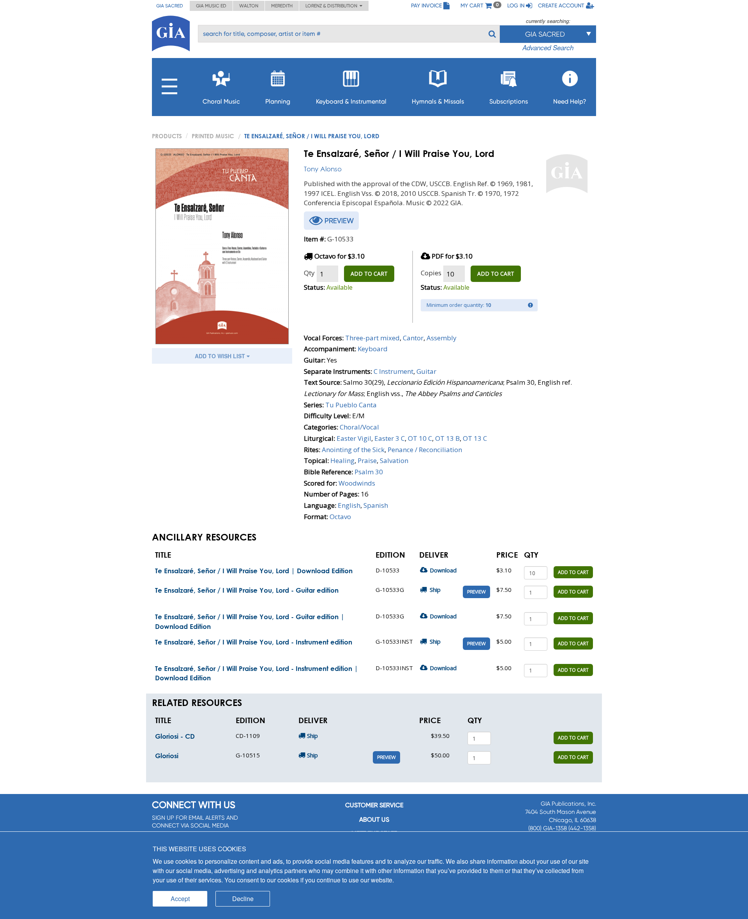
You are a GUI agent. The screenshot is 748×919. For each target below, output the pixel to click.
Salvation (394, 460)
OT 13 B (447, 438)
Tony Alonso (323, 169)
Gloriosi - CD (175, 736)
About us (374, 819)
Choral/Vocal (359, 427)
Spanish (375, 505)
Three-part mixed (372, 337)
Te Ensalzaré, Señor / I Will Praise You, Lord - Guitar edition (247, 590)
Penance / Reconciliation (425, 449)
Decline (243, 898)
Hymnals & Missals (438, 101)
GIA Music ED (211, 6)
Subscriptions (508, 101)
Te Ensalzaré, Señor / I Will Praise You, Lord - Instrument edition (253, 642)
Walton (248, 6)
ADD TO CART (369, 273)
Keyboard (373, 348)
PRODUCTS (167, 135)
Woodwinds (357, 483)
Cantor (413, 337)
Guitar (426, 371)
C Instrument (393, 371)
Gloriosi (166, 755)
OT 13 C (475, 438)
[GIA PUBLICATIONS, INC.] (171, 32)
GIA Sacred (169, 6)
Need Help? (569, 101)
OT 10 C (420, 438)
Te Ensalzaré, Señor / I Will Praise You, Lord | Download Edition (254, 570)
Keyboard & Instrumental (351, 101)
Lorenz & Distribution (332, 6)
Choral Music (221, 101)
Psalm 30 (369, 471)
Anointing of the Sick (353, 449)
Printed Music (213, 135)
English (349, 505)
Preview (476, 592)
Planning (277, 101)
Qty (309, 272)
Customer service (374, 805)
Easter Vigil (354, 438)
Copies (431, 272)
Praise (367, 460)
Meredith (282, 6)
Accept (180, 898)
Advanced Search (547, 47)
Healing (342, 460)
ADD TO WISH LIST (221, 356)
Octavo (340, 516)
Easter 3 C (389, 438)
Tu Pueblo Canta (351, 404)
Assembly (442, 337)
